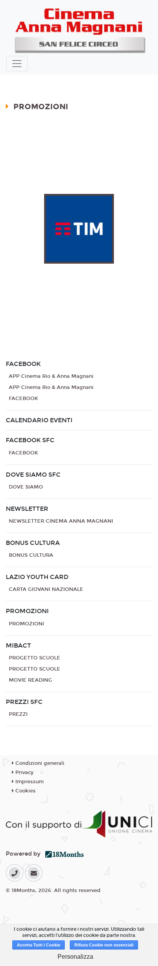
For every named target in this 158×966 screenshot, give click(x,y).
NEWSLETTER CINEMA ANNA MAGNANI (61, 521)
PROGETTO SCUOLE (34, 658)
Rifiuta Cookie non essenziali (103, 945)
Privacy (23, 772)
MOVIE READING (30, 680)
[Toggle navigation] (17, 63)
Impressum (29, 782)
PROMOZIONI (26, 624)
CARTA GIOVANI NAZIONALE (46, 589)
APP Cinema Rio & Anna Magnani (51, 376)
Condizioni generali (39, 763)
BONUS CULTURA (31, 555)
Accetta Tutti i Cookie (38, 945)
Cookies (25, 791)
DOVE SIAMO (26, 487)
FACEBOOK (23, 398)
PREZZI (18, 714)
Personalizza (75, 956)
